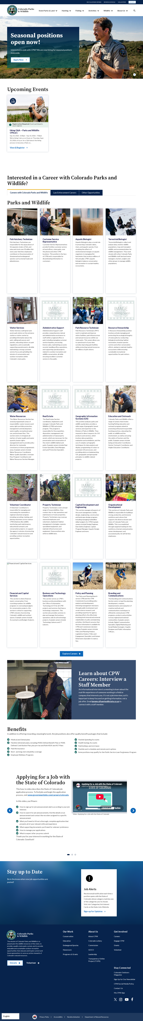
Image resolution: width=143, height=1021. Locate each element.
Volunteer (122, 2)
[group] (71, 811)
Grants (116, 945)
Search (134, 11)
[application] (100, 797)
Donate (132, 2)
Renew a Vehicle (109, 2)
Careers (117, 936)
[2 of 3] (72, 854)
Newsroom (67, 950)
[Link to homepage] (20, 935)
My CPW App (119, 993)
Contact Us (118, 988)
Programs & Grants (70, 954)
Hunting (65, 11)
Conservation (68, 936)
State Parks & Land (47, 11)
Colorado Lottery (95, 941)
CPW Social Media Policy (124, 984)
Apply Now (18, 60)
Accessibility (58, 1017)
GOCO (91, 950)
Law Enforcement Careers (64, 192)
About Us (121, 11)
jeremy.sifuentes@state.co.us (105, 701)
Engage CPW (119, 941)
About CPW (93, 936)
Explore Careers (70, 653)
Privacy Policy (44, 1017)
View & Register (17, 147)
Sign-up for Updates (93, 911)
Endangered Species (71, 945)
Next (133, 810)
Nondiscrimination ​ (73, 1017)
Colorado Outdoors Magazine (121, 973)
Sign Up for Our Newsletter (124, 979)
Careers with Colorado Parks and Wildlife (29, 192)
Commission (93, 945)
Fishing (78, 11)
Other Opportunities (91, 192)
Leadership (92, 954)
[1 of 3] (68, 854)
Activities (92, 11)
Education (67, 941)
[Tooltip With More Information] (134, 74)
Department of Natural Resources (97, 1017)
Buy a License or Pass (94, 2)
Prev (10, 810)
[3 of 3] (75, 854)
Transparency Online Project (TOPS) (96, 960)
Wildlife (107, 11)
